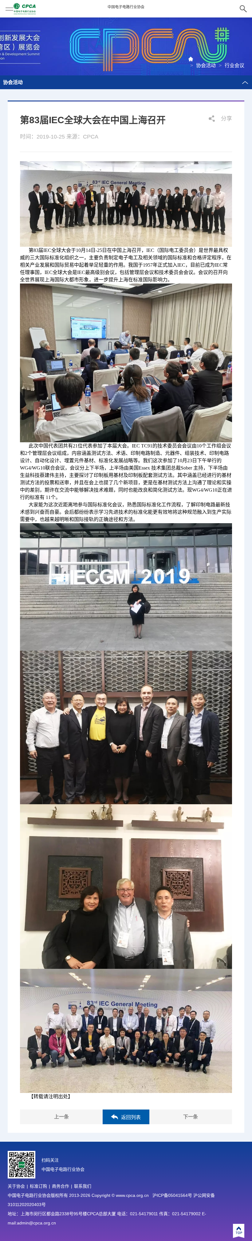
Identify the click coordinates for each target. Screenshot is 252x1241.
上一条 (61, 1116)
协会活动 (206, 65)
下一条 (190, 1116)
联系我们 (82, 1186)
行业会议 (234, 65)
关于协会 (16, 1186)
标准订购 (38, 1186)
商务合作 (60, 1186)
